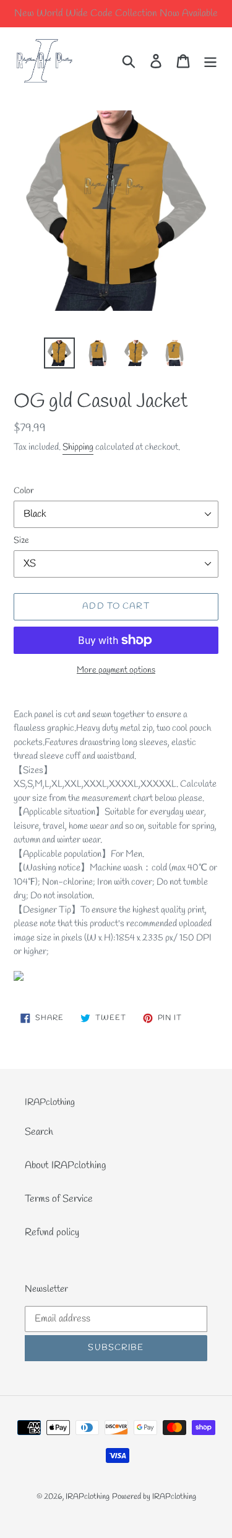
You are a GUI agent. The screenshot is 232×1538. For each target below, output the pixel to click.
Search (39, 1131)
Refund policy (52, 1232)
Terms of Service (59, 1198)
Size (21, 541)
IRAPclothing (88, 1496)
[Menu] (210, 60)
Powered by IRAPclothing (154, 1496)
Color (24, 491)
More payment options (116, 670)
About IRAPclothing (65, 1165)
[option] (59, 353)
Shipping (77, 447)
